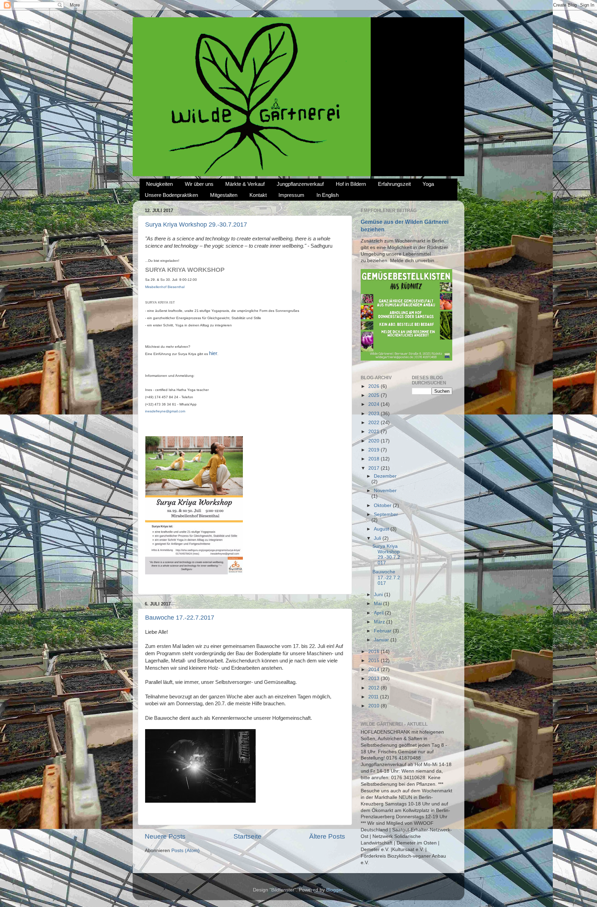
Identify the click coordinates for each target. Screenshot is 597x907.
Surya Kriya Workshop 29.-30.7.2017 (196, 224)
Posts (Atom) (185, 850)
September (386, 514)
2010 (374, 705)
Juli (378, 538)
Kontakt (258, 195)
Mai (378, 603)
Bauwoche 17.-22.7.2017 (179, 617)
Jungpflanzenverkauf (300, 184)
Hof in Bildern (351, 184)
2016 (374, 651)
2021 (374, 431)
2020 (374, 440)
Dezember (385, 476)
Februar (383, 630)
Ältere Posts (327, 836)
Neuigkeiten (159, 184)
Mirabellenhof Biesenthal (164, 287)
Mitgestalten (223, 195)
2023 (374, 413)
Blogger (334, 889)
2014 (374, 669)
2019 (374, 449)
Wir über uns (199, 184)
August (382, 529)
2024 (374, 404)
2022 (374, 422)
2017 (374, 468)
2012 (374, 687)
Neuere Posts (165, 836)
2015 (374, 660)
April (379, 612)
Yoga (428, 184)
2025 (374, 395)
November (385, 490)
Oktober (383, 505)
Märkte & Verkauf (245, 184)
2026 (374, 386)
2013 (374, 678)
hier (213, 353)
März (380, 621)
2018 (374, 458)
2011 (374, 696)
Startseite (248, 836)
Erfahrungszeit (394, 184)
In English (327, 195)
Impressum (291, 195)
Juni (379, 594)
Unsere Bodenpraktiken (171, 195)
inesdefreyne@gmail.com (165, 411)
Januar (382, 639)
